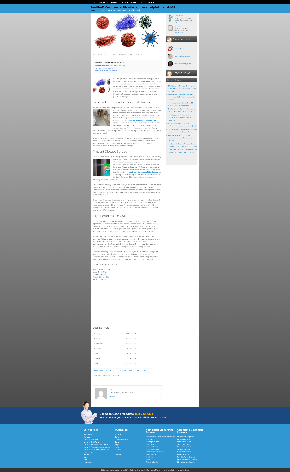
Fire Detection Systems (183, 64)
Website (112, 396)
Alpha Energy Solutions (102, 370)
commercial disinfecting (123, 370)
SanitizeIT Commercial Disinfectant (107, 376)
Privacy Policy (170, 470)
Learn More (178, 32)
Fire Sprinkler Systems (182, 56)
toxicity (136, 254)
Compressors (179, 48)
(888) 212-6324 (104, 277)
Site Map (179, 470)
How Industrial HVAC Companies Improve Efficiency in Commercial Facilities (180, 138)
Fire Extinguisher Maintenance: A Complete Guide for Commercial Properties (179, 117)
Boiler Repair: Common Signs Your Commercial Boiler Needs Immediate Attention (181, 97)
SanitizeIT (124, 54)
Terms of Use (160, 470)
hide (122, 63)
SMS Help (186, 470)
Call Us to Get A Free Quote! (126, 414)
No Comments (137, 54)
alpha (114, 54)
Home (93, 10)
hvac (137, 370)
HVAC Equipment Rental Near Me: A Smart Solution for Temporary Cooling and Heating (182, 88)
